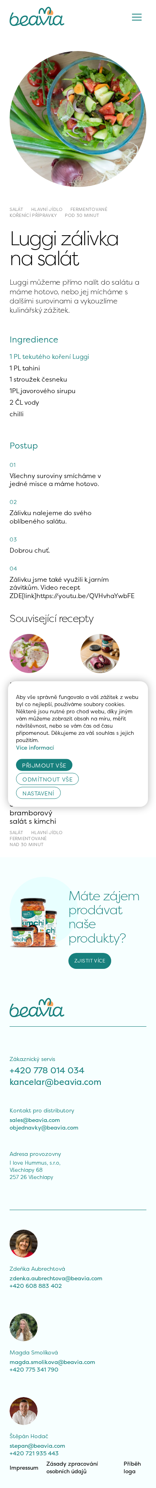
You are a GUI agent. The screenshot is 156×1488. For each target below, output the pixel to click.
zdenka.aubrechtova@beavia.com (56, 1278)
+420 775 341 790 (34, 1369)
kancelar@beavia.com (55, 1082)
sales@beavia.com (35, 1120)
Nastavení (38, 793)
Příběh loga (133, 1467)
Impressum (24, 1467)
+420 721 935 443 (34, 1453)
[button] (137, 17)
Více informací (35, 747)
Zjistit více (90, 960)
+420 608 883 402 (36, 1285)
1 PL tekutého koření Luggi (49, 356)
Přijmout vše (44, 765)
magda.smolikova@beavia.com (52, 1362)
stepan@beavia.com (37, 1445)
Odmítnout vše (47, 779)
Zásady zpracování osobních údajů (73, 1467)
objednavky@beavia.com (44, 1127)
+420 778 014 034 (47, 1070)
